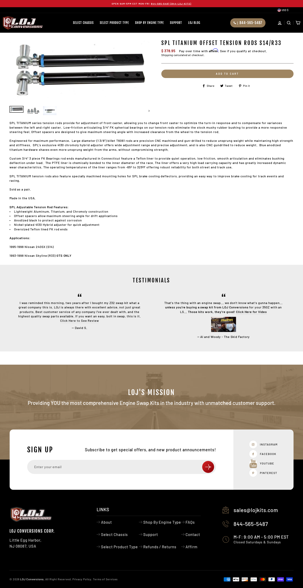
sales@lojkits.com (256, 510)
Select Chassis (83, 23)
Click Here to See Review (79, 320)
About (106, 522)
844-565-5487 (251, 524)
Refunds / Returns (159, 546)
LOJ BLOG (194, 23)
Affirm (191, 546)
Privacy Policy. (82, 579)
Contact (193, 534)
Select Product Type (114, 23)
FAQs (190, 522)
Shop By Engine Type (149, 23)
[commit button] (208, 467)
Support (176, 23)
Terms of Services (105, 579)
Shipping (167, 55)
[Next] (147, 111)
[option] (151, 3)
